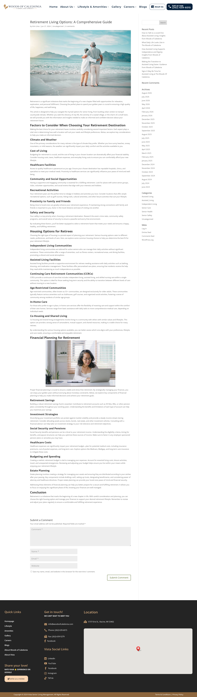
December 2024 (148, 164)
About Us (66, 6)
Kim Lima (35, 26)
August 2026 (147, 93)
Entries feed (146, 232)
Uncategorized (58, 26)
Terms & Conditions (163, 694)
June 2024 (146, 187)
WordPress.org (147, 240)
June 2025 (146, 142)
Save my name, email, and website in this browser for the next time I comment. (64, 571)
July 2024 (145, 183)
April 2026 (146, 108)
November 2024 (148, 168)
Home (53, 6)
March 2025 (146, 153)
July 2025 (145, 138)
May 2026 (146, 104)
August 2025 (147, 134)
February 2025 (147, 157)
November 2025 (148, 123)
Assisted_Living (148, 200)
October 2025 (147, 127)
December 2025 (148, 119)
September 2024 (148, 176)
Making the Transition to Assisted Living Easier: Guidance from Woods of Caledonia (154, 64)
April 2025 (146, 149)
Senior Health (147, 211)
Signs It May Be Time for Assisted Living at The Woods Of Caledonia (154, 74)
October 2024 (147, 172)
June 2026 (146, 100)
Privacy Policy (177, 694)
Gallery (116, 6)
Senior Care (146, 208)
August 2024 (147, 179)
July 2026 (145, 97)
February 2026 (147, 112)
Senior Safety (147, 215)
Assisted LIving (147, 196)
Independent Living (149, 204)
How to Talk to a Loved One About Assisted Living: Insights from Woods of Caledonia (153, 36)
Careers (129, 6)
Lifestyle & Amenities (92, 6)
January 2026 (147, 115)
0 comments (70, 26)
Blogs (143, 6)
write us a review (17, 679)
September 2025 (148, 130)
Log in (144, 228)
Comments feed (148, 236)
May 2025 (146, 145)
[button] (139, 648)
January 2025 (147, 160)
